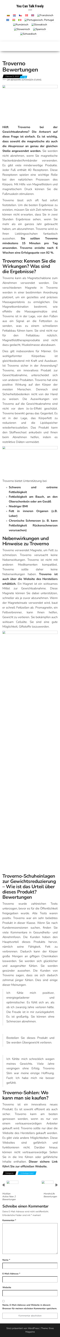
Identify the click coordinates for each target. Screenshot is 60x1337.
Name (6, 1259)
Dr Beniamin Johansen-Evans (24, 79)
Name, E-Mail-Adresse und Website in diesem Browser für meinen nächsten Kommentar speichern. (29, 1306)
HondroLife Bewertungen (50, 1195)
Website (6, 1287)
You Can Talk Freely (30, 6)
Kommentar (9, 1220)
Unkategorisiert (27, 1173)
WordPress (33, 1328)
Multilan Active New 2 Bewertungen (9, 1196)
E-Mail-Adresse (11, 1273)
